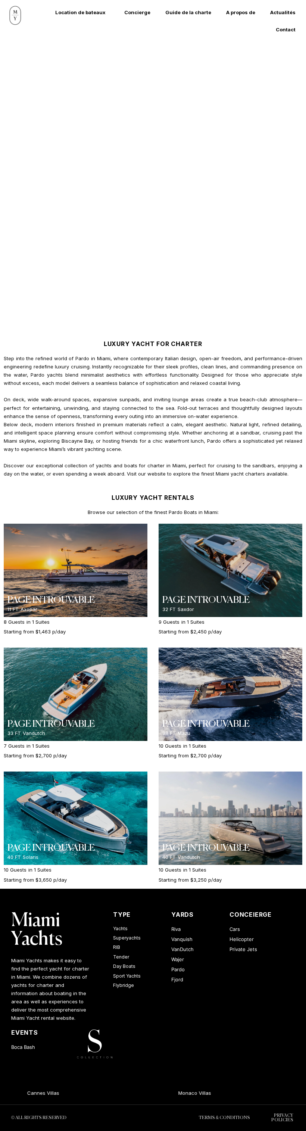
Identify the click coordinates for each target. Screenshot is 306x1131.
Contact (286, 29)
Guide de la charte (188, 12)
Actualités (283, 12)
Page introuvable (51, 600)
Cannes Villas (30, 1093)
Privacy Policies (282, 1117)
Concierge (137, 12)
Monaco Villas (181, 1093)
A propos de (240, 12)
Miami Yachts (36, 930)
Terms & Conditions (224, 1118)
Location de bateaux (80, 12)
